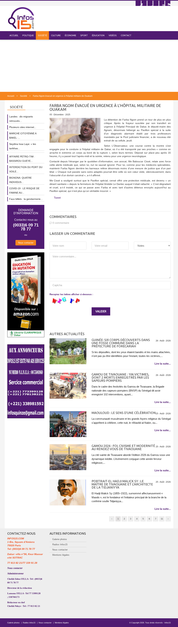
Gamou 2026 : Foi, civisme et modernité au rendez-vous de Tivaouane (123, 447)
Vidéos (113, 35)
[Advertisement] (89, 65)
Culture (56, 35)
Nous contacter (25, 242)
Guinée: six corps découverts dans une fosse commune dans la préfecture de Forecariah (121, 343)
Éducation (98, 35)
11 (162, 519)
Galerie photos (59, 539)
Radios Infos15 (59, 544)
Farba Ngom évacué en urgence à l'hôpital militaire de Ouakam (62, 96)
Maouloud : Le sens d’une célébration (124, 412)
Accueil (14, 35)
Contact (126, 35)
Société (42, 35)
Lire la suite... (163, 363)
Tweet (57, 197)
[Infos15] (21, 18)
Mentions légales (60, 555)
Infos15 (167, 623)
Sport (84, 35)
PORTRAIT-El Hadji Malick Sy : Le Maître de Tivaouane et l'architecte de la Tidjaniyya (122, 484)
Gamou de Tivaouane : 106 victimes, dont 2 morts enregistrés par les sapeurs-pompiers (120, 377)
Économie (70, 35)
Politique (28, 35)
